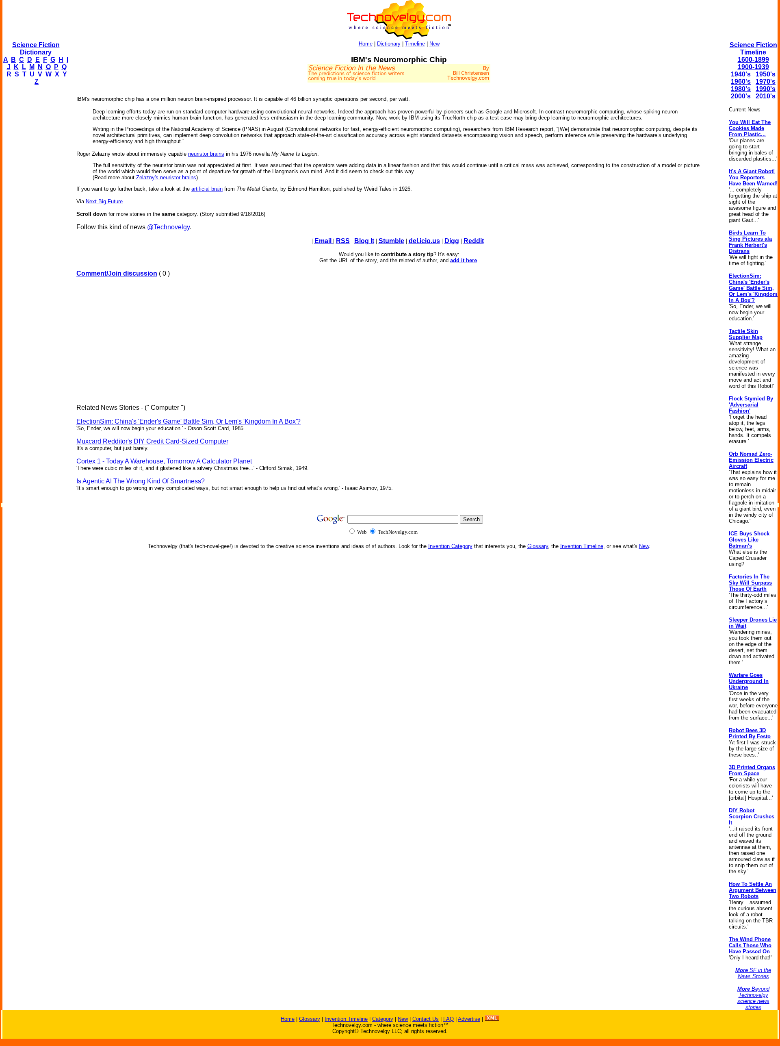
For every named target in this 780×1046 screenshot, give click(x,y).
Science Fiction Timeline (753, 48)
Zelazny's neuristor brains (166, 177)
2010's (766, 96)
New (434, 44)
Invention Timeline (581, 546)
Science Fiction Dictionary (36, 48)
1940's (741, 74)
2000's (741, 96)
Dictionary (389, 44)
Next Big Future (104, 201)
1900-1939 (753, 66)
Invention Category (450, 546)
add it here (463, 260)
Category (382, 1019)
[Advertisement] (34, 214)
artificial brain (207, 189)
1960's (741, 81)
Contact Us (425, 1019)
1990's (766, 88)
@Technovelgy (168, 227)
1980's (741, 88)
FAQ (448, 1019)
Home (366, 44)
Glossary (537, 546)
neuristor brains (206, 154)
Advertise (469, 1019)
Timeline (415, 44)
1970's (766, 81)
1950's (766, 74)
